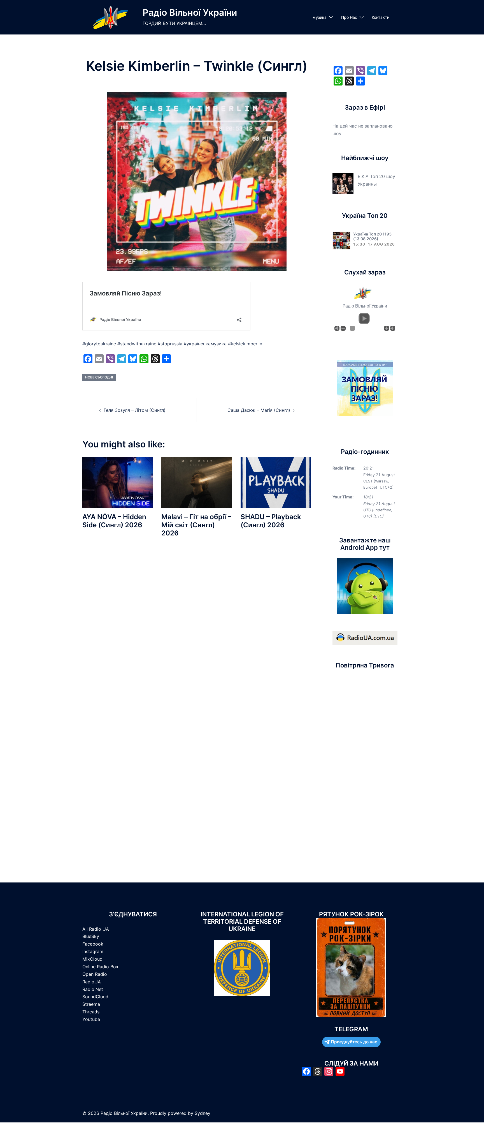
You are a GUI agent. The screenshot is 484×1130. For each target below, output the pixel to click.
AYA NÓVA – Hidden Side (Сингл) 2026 (114, 521)
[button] (364, 318)
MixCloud (92, 959)
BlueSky (90, 936)
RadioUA (91, 982)
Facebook (92, 944)
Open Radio (94, 974)
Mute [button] (336, 328)
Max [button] (392, 328)
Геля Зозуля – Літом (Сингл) (135, 410)
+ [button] (386, 328)
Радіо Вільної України (190, 12)
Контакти (380, 17)
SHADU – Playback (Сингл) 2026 (271, 521)
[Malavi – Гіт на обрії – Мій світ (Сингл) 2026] (196, 482)
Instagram (92, 951)
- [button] (343, 328)
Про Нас (349, 17)
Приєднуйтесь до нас (354, 1042)
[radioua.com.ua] (364, 637)
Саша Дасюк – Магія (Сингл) (258, 410)
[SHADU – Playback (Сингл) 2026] (276, 482)
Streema (91, 1004)
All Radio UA (95, 929)
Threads (90, 1012)
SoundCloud (95, 996)
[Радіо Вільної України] (110, 17)
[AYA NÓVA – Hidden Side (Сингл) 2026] (117, 482)
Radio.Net (92, 989)
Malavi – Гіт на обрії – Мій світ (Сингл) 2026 (196, 525)
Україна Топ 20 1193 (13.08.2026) (372, 236)
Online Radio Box (100, 966)
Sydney (202, 1113)
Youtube (91, 1019)
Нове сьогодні (99, 377)
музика (320, 17)
